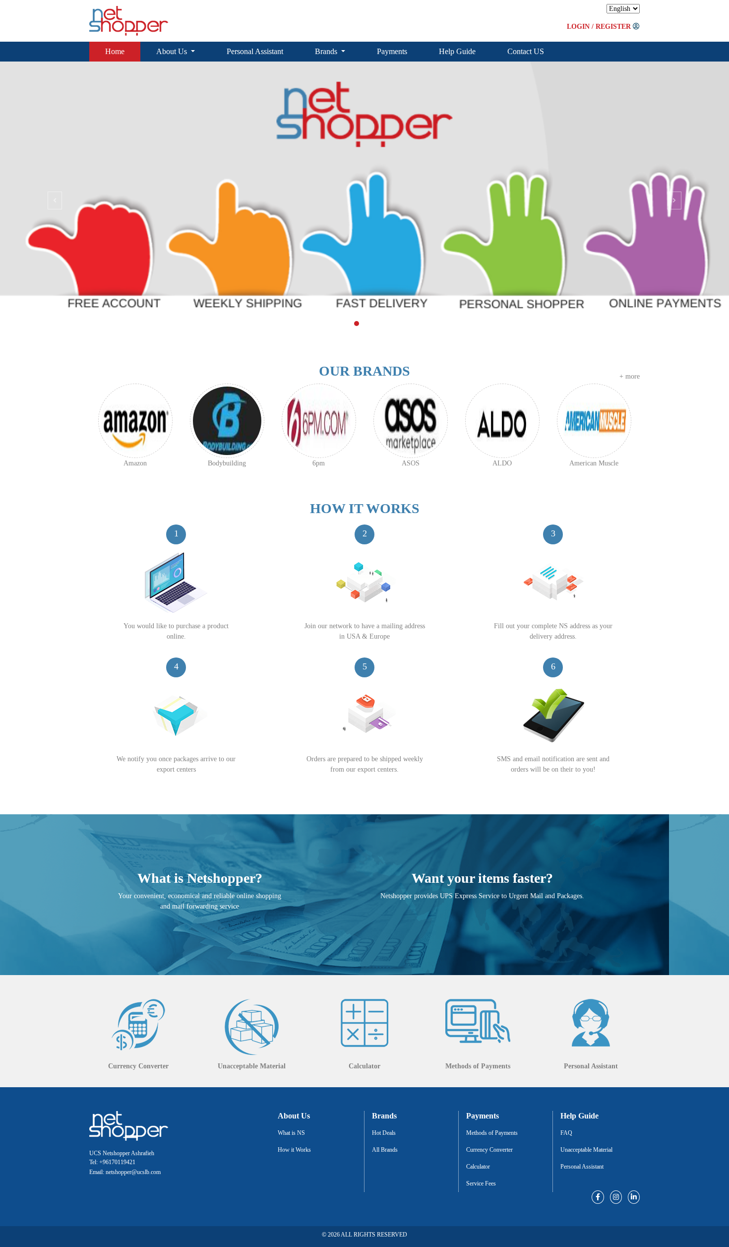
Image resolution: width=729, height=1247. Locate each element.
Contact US (525, 51)
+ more (629, 376)
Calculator (478, 1166)
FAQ (566, 1132)
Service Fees (481, 1183)
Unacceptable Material (586, 1149)
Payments (392, 51)
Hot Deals (384, 1132)
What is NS (291, 1132)
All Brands (385, 1149)
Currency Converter (489, 1149)
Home (114, 51)
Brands (327, 51)
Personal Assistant (255, 51)
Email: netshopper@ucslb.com (125, 1172)
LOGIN (578, 26)
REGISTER (613, 26)
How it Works (294, 1149)
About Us (172, 51)
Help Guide (457, 51)
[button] (55, 200)
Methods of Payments (492, 1132)
